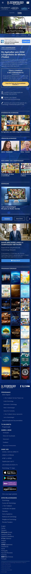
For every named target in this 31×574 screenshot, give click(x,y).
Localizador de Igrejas (8, 508)
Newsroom (6, 439)
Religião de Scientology (9, 519)
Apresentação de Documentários (12, 420)
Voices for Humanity (9, 411)
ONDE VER (5, 449)
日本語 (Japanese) (6, 544)
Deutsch (3, 530)
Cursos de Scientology (9, 503)
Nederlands (4, 546)
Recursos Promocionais (9, 445)
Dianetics (5, 511)
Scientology (5, 500)
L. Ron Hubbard (7, 506)
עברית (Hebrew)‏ (6, 538)
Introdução (6, 432)
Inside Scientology (8, 401)
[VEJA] (25, 291)
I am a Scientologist (9, 417)
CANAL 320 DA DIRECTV (10, 452)
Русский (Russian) (7, 553)
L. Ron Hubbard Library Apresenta (13, 414)
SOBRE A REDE (6, 430)
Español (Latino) (6, 534)
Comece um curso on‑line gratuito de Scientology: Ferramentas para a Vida (14, 103)
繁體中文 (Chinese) (7, 557)
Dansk (3, 528)
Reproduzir (16, 260)
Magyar (3, 540)
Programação (6, 427)
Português (4, 550)
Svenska (4, 555)
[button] (1, 219)
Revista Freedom (7, 522)
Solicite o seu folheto (10, 98)
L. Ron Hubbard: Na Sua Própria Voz (13, 398)
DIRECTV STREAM (8, 455)
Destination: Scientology (10, 404)
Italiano (3, 542)
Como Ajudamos (7, 514)
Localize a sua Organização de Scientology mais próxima (12, 93)
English (3, 526)
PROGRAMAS (5, 392)
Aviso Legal (4, 571)
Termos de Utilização (6, 566)
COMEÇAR (26, 41)
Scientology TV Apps (8, 468)
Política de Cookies (5, 568)
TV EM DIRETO (6, 424)
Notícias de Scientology (9, 517)
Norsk (3, 548)
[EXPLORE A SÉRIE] (6, 277)
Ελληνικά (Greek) (6, 532)
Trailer (20, 12)
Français (3, 559)
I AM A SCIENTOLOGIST (8, 48)
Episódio (11, 12)
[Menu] (2, 3)
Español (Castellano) (7, 536)
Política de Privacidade (6, 570)
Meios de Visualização (9, 436)
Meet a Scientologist (9, 407)
